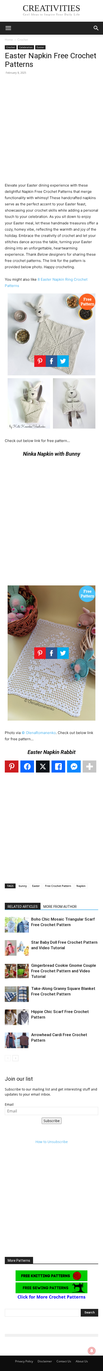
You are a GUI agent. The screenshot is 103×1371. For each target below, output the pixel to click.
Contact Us (64, 1361)
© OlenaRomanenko (39, 732)
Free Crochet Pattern (58, 886)
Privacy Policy (24, 1361)
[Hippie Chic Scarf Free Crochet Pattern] (17, 1017)
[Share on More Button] (89, 766)
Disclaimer (45, 1361)
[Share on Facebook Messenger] (74, 766)
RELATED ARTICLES (23, 907)
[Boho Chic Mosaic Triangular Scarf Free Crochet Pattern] (17, 924)
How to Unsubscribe (51, 1141)
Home (9, 40)
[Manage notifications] (92, 1351)
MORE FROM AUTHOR (60, 907)
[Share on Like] (58, 766)
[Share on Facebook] (27, 766)
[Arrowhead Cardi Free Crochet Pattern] (17, 1040)
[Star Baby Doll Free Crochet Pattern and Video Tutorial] (17, 948)
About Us (82, 1361)
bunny (23, 886)
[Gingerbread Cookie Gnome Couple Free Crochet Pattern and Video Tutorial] (17, 971)
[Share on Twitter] (43, 766)
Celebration (26, 47)
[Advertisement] (51, 130)
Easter (40, 47)
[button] (8, 28)
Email (9, 1104)
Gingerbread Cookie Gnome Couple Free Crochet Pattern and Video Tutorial (63, 971)
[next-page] (15, 1058)
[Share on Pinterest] (11, 766)
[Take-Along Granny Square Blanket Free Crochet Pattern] (17, 994)
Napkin (81, 886)
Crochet (22, 40)
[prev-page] (8, 1058)
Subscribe (52, 1120)
